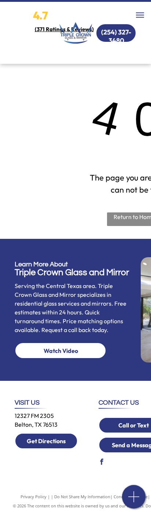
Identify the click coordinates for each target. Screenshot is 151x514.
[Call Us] (134, 500)
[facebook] (101, 462)
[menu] (140, 15)
